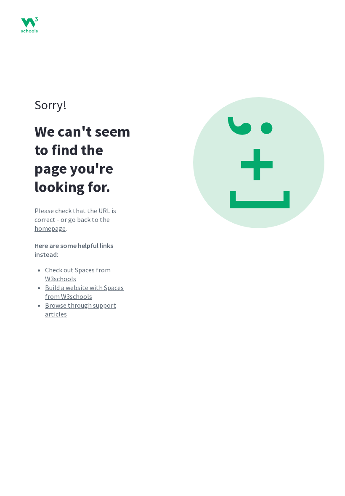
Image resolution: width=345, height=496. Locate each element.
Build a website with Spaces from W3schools (84, 292)
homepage (50, 228)
